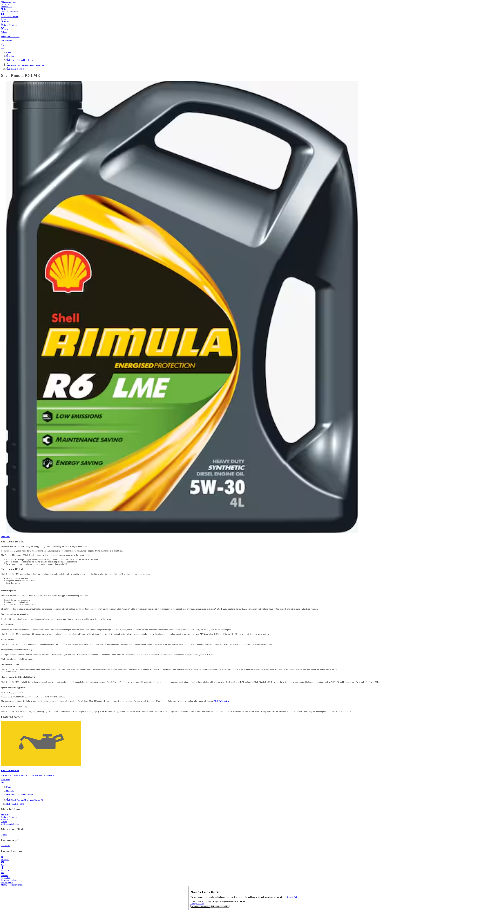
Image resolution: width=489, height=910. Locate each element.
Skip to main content (9, 2)
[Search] (244, 44)
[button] (244, 22)
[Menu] (244, 47)
